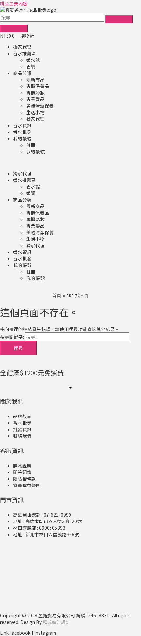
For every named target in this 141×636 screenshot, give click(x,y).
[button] (70, 162)
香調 (30, 66)
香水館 (33, 60)
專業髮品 (35, 99)
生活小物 (35, 112)
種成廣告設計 (56, 622)
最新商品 (35, 79)
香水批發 (22, 132)
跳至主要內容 (14, 3)
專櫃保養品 (37, 86)
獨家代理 (22, 47)
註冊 (30, 145)
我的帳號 (22, 138)
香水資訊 (22, 125)
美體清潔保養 (40, 105)
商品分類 (22, 73)
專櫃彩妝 (35, 92)
